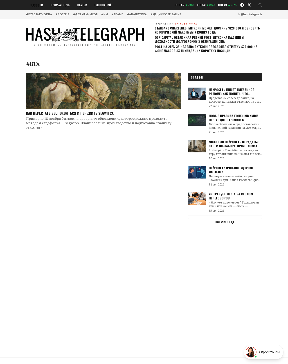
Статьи (82, 4)
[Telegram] (242, 5)
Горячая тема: (176, 23)
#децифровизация (166, 14)
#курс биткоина (39, 14)
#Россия (62, 14)
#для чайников (85, 14)
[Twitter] (249, 5)
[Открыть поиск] (260, 5)
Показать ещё (224, 222)
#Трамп (117, 14)
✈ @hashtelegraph (250, 14)
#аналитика (137, 14)
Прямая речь (60, 4)
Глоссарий (102, 4)
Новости (36, 4)
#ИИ (104, 14)
